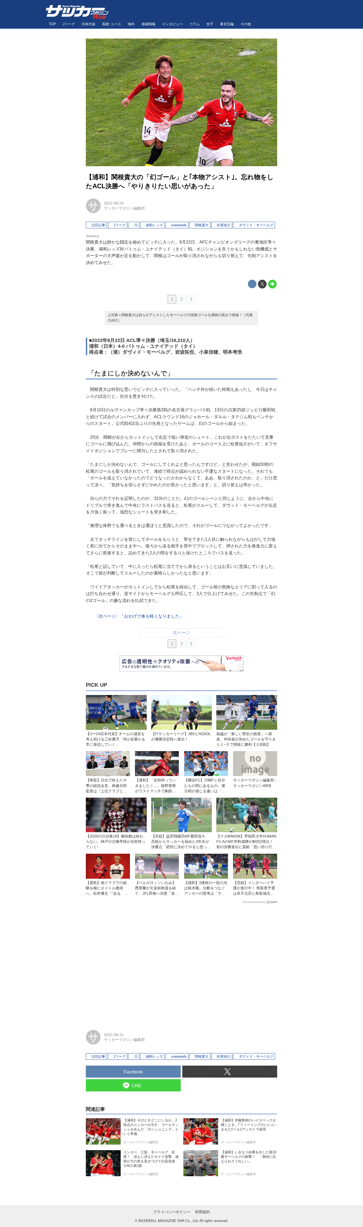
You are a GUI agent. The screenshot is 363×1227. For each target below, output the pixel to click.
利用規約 (202, 1212)
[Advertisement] (181, 964)
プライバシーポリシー (171, 1212)
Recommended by (254, 902)
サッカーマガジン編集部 (124, 208)
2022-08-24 (114, 203)
